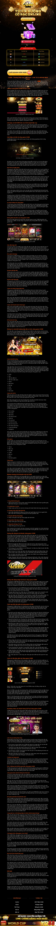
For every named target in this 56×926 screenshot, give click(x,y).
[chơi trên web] (28, 19)
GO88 (38, 81)
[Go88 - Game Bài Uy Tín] (28, 9)
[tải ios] (28, 42)
